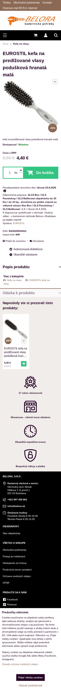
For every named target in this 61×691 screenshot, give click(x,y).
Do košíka (45, 173)
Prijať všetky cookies (30, 677)
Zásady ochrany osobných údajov (20, 664)
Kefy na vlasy (14, 280)
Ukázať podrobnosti (30, 685)
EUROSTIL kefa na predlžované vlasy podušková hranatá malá (15, 354)
